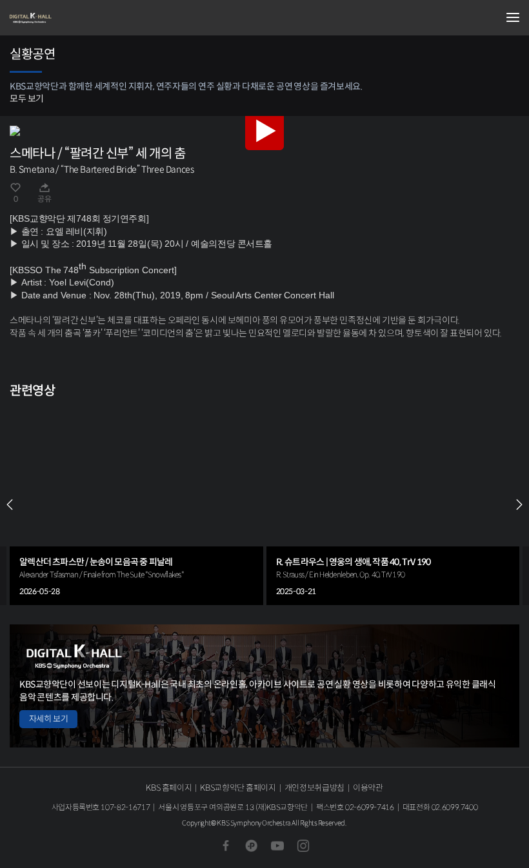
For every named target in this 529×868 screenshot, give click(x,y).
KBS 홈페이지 (169, 788)
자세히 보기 (48, 718)
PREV (9, 504)
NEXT (519, 504)
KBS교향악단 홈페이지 (237, 788)
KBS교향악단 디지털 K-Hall (74, 18)
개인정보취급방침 (314, 788)
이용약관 (368, 788)
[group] (136, 504)
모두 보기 (27, 98)
